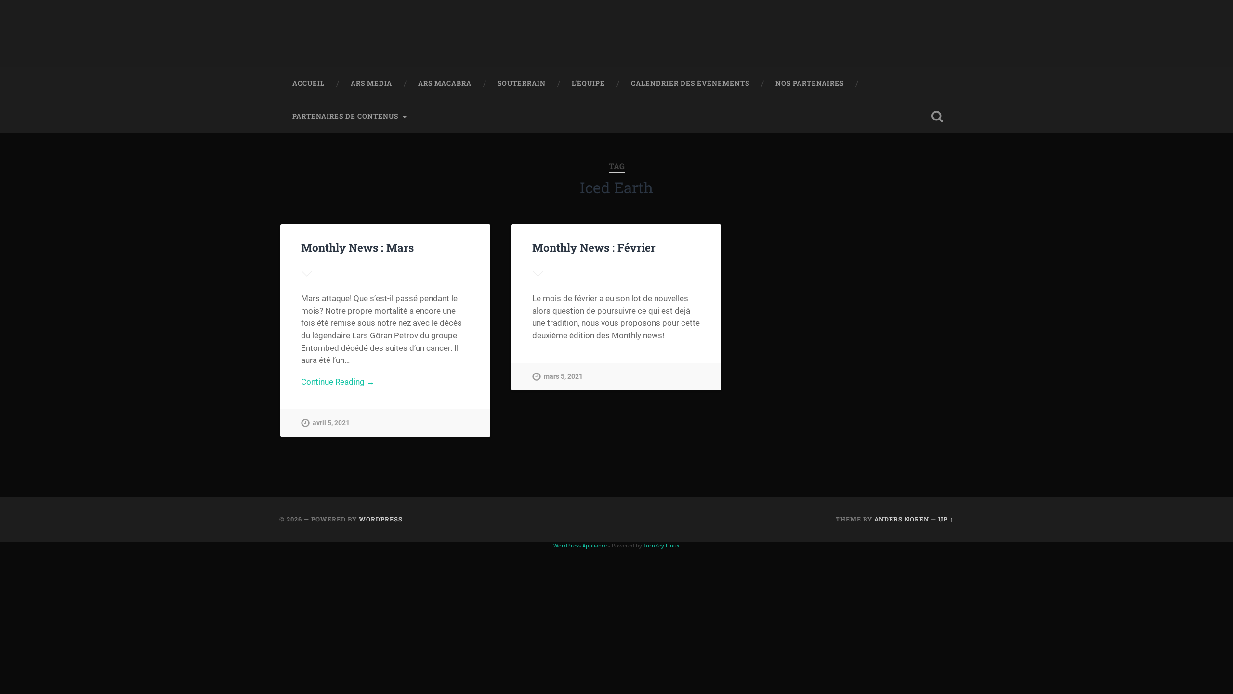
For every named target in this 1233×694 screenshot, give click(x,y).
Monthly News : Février (594, 247)
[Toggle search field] (937, 116)
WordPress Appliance (580, 545)
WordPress (381, 519)
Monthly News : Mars (357, 247)
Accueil (308, 83)
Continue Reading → (338, 382)
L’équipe (588, 83)
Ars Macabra (445, 83)
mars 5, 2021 (563, 377)
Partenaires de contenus (345, 116)
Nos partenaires (809, 83)
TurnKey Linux (661, 545)
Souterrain (522, 83)
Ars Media (371, 83)
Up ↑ (946, 519)
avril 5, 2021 (331, 423)
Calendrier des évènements (690, 83)
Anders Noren (901, 519)
